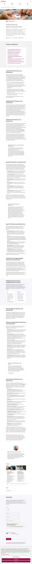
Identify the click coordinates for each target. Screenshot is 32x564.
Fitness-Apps (23, 238)
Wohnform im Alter (15, 312)
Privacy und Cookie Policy (5, 554)
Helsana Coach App (11, 239)
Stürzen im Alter (16, 238)
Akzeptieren (16, 561)
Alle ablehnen (16, 559)
